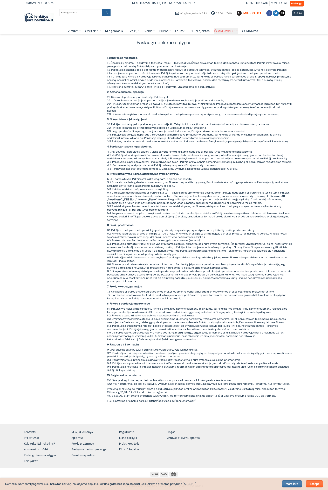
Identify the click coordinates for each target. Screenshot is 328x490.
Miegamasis (114, 31)
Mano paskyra (128, 438)
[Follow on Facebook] (269, 13)
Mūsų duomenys (82, 432)
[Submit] (106, 12)
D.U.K (250, 3)
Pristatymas (31, 438)
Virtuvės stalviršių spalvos (183, 438)
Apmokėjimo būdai (36, 449)
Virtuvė (73, 31)
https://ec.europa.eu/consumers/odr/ (172, 401)
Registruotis (126, 432)
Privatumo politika (82, 455)
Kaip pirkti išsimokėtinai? (39, 443)
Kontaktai (30, 432)
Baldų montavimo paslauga (88, 449)
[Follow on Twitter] (276, 13)
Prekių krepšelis (129, 443)
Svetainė (91, 31)
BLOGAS (262, 3)
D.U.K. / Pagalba (129, 449)
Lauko (179, 31)
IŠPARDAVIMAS (224, 31)
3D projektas (200, 31)
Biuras (163, 31)
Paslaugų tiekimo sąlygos (40, 455)
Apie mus (77, 438)
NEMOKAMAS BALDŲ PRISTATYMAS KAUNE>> (164, 3)
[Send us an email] (282, 13)
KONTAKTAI (279, 3)
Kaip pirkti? (31, 461)
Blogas (171, 432)
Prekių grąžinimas (82, 443)
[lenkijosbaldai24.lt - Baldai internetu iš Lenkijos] (39, 17)
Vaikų (134, 31)
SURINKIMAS (251, 31)
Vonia (148, 31)
